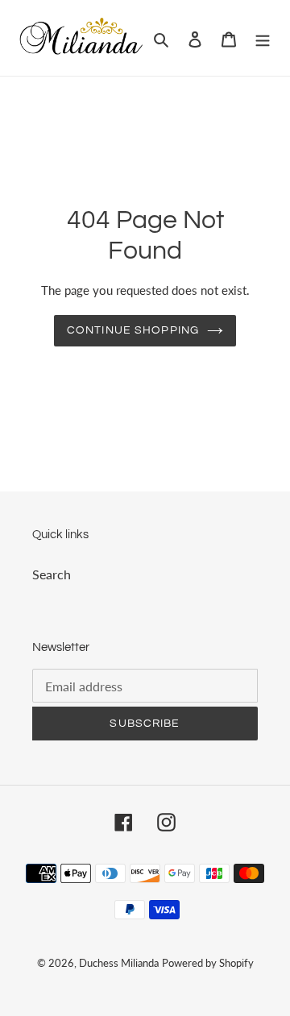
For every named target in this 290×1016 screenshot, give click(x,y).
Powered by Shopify (208, 962)
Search (51, 574)
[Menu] (263, 38)
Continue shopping (133, 330)
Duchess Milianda (119, 962)
